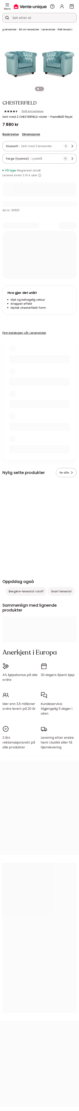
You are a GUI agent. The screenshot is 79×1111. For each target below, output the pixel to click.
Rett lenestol (65, 29)
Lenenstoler (48, 29)
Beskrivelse (10, 134)
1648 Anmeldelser (32, 111)
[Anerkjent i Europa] (30, 6)
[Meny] (7, 4)
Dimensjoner (31, 134)
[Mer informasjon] (39, 175)
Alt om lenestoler (29, 29)
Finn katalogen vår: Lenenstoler (24, 333)
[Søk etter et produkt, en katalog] (7, 17)
